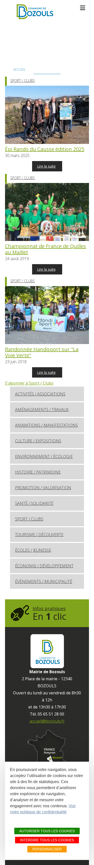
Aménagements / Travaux (42, 409)
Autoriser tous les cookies (47, 831)
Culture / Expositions (38, 441)
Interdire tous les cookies (47, 840)
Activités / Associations (40, 394)
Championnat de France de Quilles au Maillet (45, 249)
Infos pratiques (49, 614)
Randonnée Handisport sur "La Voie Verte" (41, 352)
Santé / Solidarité (34, 503)
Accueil (20, 69)
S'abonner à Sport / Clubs (29, 383)
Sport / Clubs (22, 80)
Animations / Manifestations (46, 425)
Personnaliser (47, 849)
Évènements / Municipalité (43, 581)
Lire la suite (46, 166)
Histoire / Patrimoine (38, 472)
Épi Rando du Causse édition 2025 (44, 149)
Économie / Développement (44, 566)
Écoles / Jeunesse (33, 550)
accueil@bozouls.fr (47, 721)
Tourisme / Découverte (39, 534)
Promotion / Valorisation (43, 487)
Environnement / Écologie (44, 456)
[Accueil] (34, 11)
